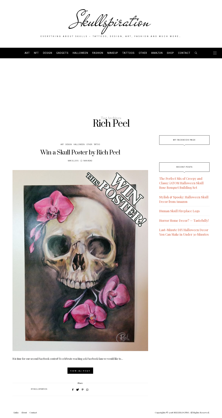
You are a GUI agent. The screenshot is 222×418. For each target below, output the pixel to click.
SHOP (170, 53)
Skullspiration (111, 21)
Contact (184, 53)
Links (16, 412)
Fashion (97, 53)
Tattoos (128, 53)
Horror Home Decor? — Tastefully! (184, 220)
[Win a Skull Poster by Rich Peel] (80, 260)
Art (27, 53)
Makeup (112, 53)
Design (47, 53)
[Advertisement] (111, 84)
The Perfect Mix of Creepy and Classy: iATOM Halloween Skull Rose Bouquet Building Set (181, 183)
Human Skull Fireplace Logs (179, 211)
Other (143, 53)
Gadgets (62, 53)
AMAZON (157, 53)
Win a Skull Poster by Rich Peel (80, 153)
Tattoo (97, 144)
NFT (36, 53)
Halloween (80, 53)
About (24, 412)
